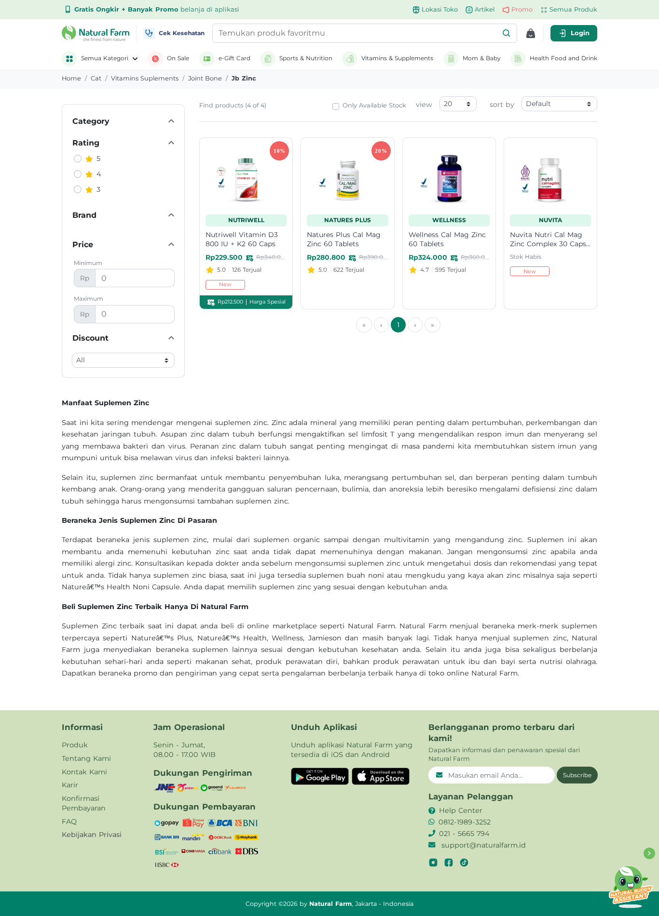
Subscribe (577, 775)
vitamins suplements (144, 78)
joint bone (205, 78)
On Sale (178, 58)
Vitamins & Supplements (397, 58)
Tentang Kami (86, 758)
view (424, 104)
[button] (506, 33)
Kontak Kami (84, 772)
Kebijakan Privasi (92, 834)
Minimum (88, 262)
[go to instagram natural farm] (433, 862)
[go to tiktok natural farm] (464, 862)
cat (96, 78)
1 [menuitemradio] (398, 324)
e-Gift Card (234, 58)
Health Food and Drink (563, 58)
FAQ (69, 821)
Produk (75, 745)
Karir (70, 785)
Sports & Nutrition (305, 58)
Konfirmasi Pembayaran (84, 803)
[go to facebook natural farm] (448, 862)
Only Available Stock (374, 105)
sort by (502, 104)
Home (71, 78)
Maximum (88, 298)
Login (580, 33)
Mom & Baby (482, 58)
